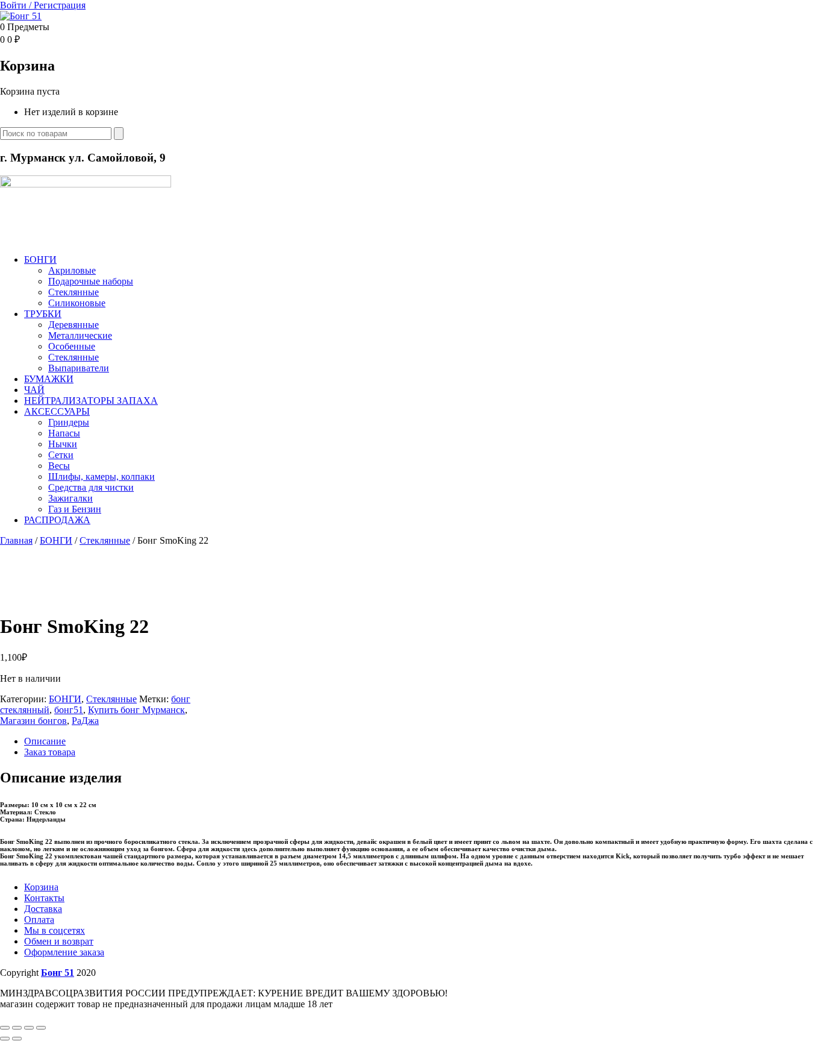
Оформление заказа (64, 952)
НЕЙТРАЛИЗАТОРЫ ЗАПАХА (91, 400)
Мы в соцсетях (54, 930)
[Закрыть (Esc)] (41, 1028)
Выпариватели (78, 368)
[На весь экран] (17, 1028)
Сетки (61, 455)
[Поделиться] (29, 1028)
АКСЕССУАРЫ (57, 411)
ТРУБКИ (42, 314)
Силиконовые (76, 303)
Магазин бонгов (33, 720)
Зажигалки (70, 498)
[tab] (423, 741)
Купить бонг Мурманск (136, 710)
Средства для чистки (91, 487)
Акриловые (72, 270)
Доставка (43, 909)
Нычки (62, 444)
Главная (16, 540)
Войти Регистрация (43, 5)
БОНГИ (40, 259)
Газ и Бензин (74, 509)
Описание (45, 741)
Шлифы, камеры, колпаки (101, 476)
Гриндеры (68, 422)
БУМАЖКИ (49, 379)
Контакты (44, 898)
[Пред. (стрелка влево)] (5, 1038)
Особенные (71, 346)
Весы (59, 466)
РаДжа (85, 720)
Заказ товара (49, 752)
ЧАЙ (34, 390)
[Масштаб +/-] (5, 1028)
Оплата (39, 919)
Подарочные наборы (90, 281)
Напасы (64, 433)
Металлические (80, 335)
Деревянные (73, 324)
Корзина (41, 887)
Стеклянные (73, 292)
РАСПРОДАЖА (57, 520)
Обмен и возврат (58, 941)
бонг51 (68, 710)
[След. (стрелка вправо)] (17, 1038)
